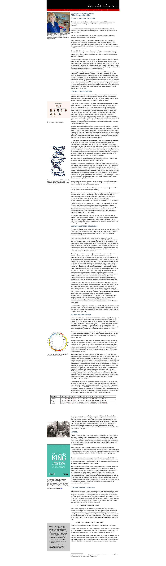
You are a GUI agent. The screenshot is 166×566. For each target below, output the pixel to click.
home (52, 9)
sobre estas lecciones (83, 9)
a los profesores (98, 9)
